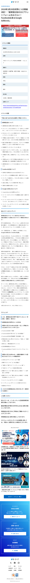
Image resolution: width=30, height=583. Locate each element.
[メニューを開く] (27, 2)
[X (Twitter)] (10, 562)
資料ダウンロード (16, 516)
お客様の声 (10, 568)
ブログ (19, 568)
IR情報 (15, 570)
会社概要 (10, 570)
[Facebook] (14, 562)
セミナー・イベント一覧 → (15, 497)
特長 (14, 566)
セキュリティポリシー (19, 578)
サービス (20, 566)
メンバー (15, 568)
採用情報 (16, 550)
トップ (9, 566)
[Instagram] (18, 562)
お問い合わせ (16, 533)
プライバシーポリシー (10, 578)
